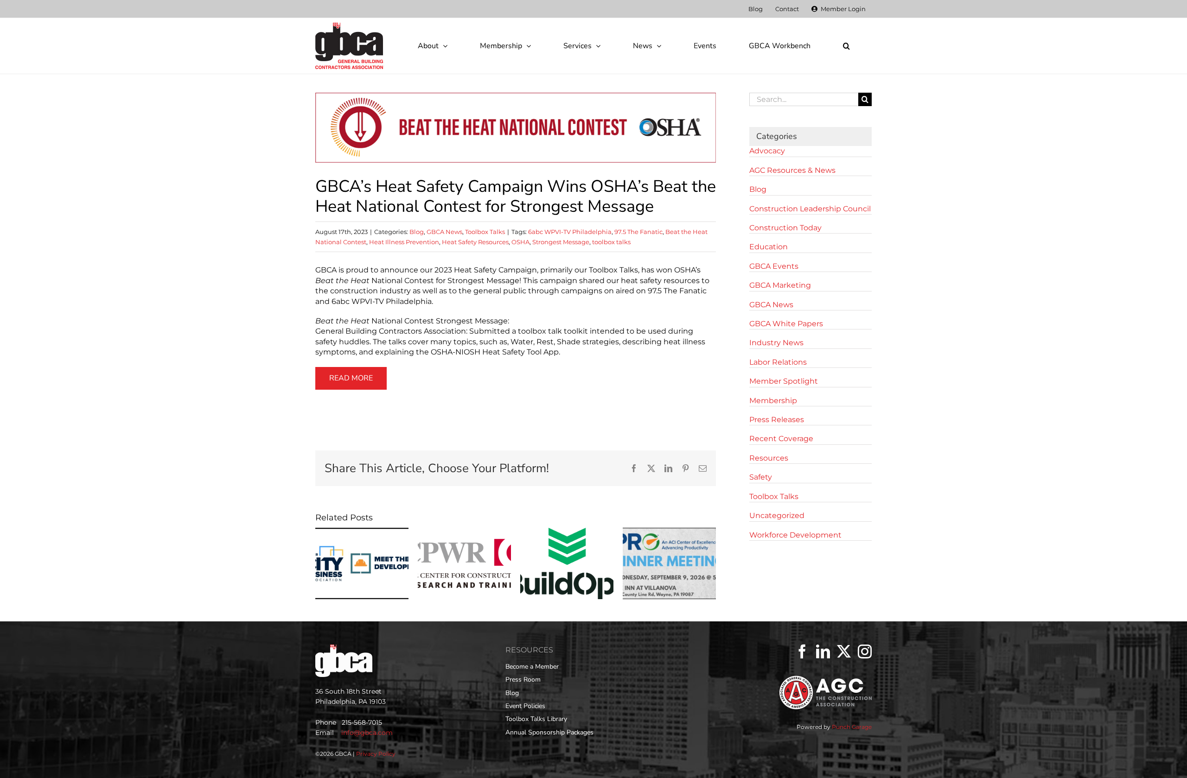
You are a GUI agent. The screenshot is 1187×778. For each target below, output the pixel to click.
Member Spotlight (783, 381)
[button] (846, 46)
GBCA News (444, 231)
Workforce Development (795, 535)
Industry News (776, 342)
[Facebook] (802, 651)
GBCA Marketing (780, 285)
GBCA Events (773, 266)
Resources (768, 458)
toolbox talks (611, 242)
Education (768, 246)
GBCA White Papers (786, 323)
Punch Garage (852, 726)
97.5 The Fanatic (638, 231)
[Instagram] (865, 651)
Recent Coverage (781, 438)
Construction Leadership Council (810, 208)
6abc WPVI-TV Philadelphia (570, 231)
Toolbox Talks (485, 231)
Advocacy (767, 150)
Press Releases (776, 419)
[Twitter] (844, 651)
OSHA (520, 242)
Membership (773, 400)
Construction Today (785, 227)
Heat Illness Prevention (404, 242)
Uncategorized (776, 515)
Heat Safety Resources (475, 242)
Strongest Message (560, 242)
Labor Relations (778, 362)
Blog (416, 231)
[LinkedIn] (823, 651)
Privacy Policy (376, 753)
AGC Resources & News (792, 170)
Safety (760, 477)
